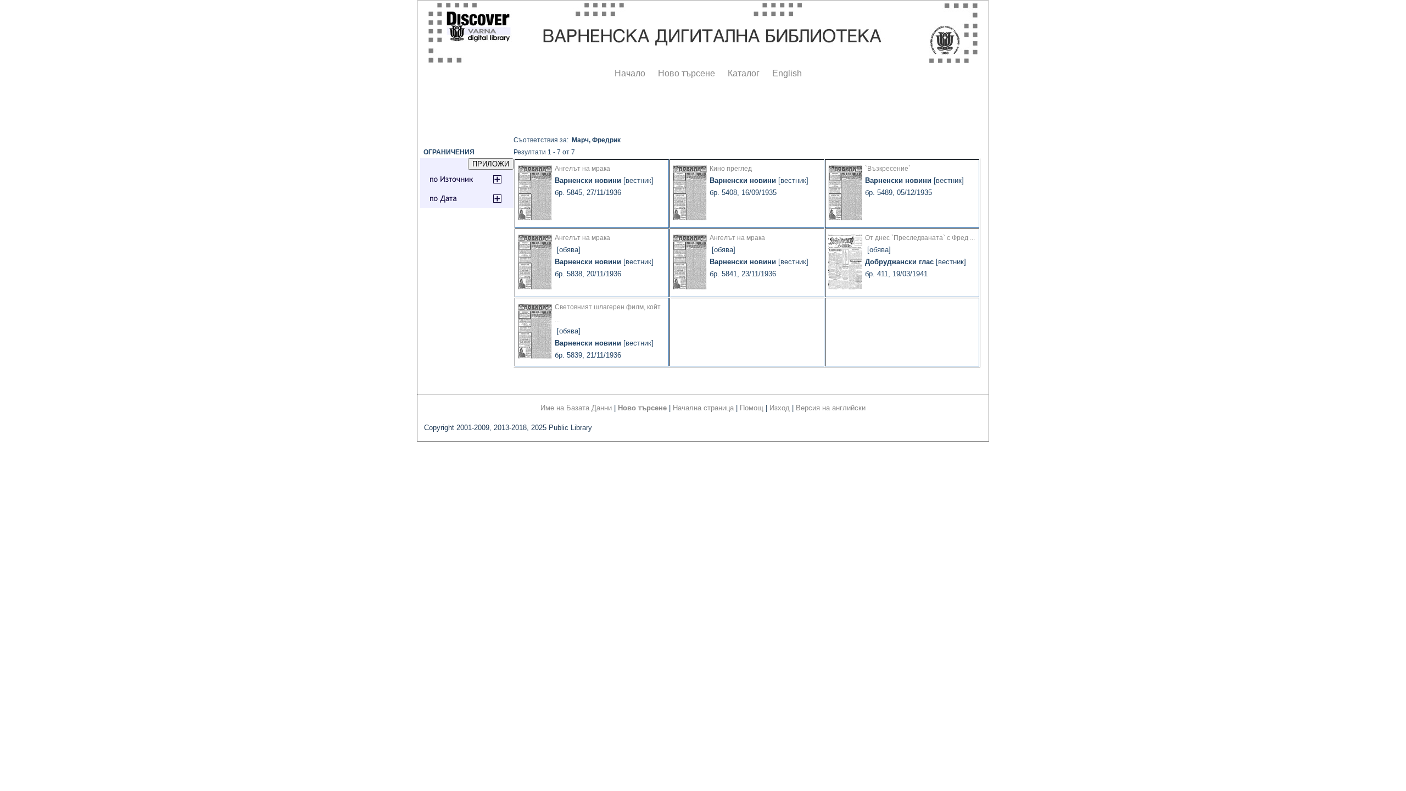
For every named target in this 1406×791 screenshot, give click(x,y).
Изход (779, 408)
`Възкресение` (888, 168)
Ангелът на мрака (582, 168)
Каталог (744, 73)
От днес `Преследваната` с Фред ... (920, 238)
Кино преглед (731, 168)
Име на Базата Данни (576, 408)
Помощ (751, 408)
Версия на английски (831, 408)
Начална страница (703, 408)
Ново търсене (686, 73)
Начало (630, 73)
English (787, 73)
